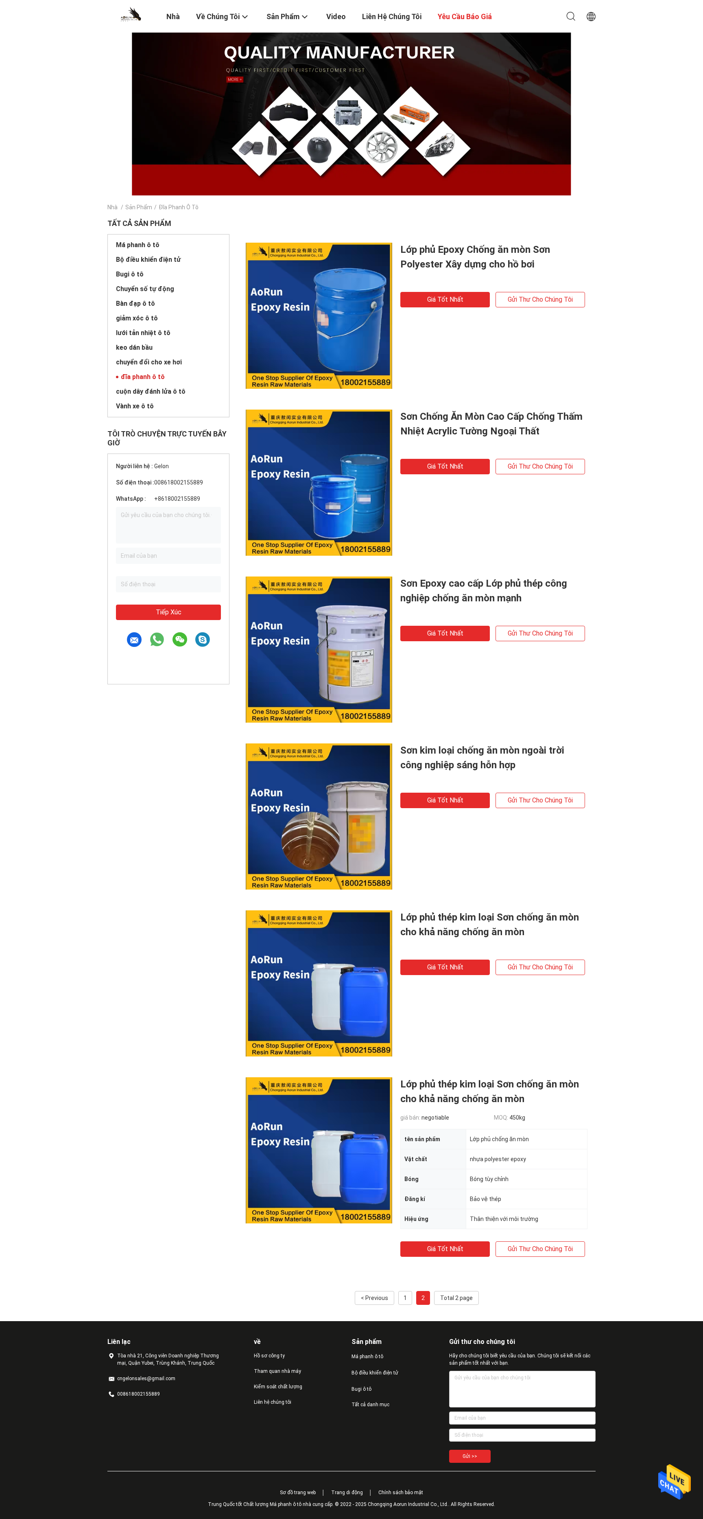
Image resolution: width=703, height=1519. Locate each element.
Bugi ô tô (130, 274)
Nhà (112, 207)
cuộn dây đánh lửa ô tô (151, 391)
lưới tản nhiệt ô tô (143, 333)
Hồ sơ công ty (269, 1356)
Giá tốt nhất (445, 299)
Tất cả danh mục (370, 1404)
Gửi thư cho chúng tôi (540, 299)
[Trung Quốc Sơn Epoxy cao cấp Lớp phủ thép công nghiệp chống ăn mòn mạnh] (319, 649)
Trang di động (347, 1492)
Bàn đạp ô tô (135, 303)
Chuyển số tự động (145, 289)
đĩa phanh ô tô (143, 377)
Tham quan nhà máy (277, 1371)
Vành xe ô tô (135, 406)
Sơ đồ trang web (298, 1492)
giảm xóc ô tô (137, 318)
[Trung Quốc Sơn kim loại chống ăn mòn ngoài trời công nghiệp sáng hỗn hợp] (319, 816)
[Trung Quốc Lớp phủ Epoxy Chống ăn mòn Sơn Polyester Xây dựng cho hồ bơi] (319, 315)
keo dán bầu (134, 347)
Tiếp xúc (168, 612)
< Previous (374, 1298)
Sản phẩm (138, 207)
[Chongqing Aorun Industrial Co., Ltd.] (131, 13)
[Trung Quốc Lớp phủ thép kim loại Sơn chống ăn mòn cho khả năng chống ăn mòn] (319, 983)
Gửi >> (470, 1456)
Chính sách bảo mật (400, 1492)
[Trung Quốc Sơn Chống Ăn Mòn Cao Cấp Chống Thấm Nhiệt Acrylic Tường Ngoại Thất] (319, 482)
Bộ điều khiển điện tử (148, 259)
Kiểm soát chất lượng (278, 1387)
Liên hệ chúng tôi (272, 1402)
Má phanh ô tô (137, 245)
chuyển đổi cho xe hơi (149, 362)
